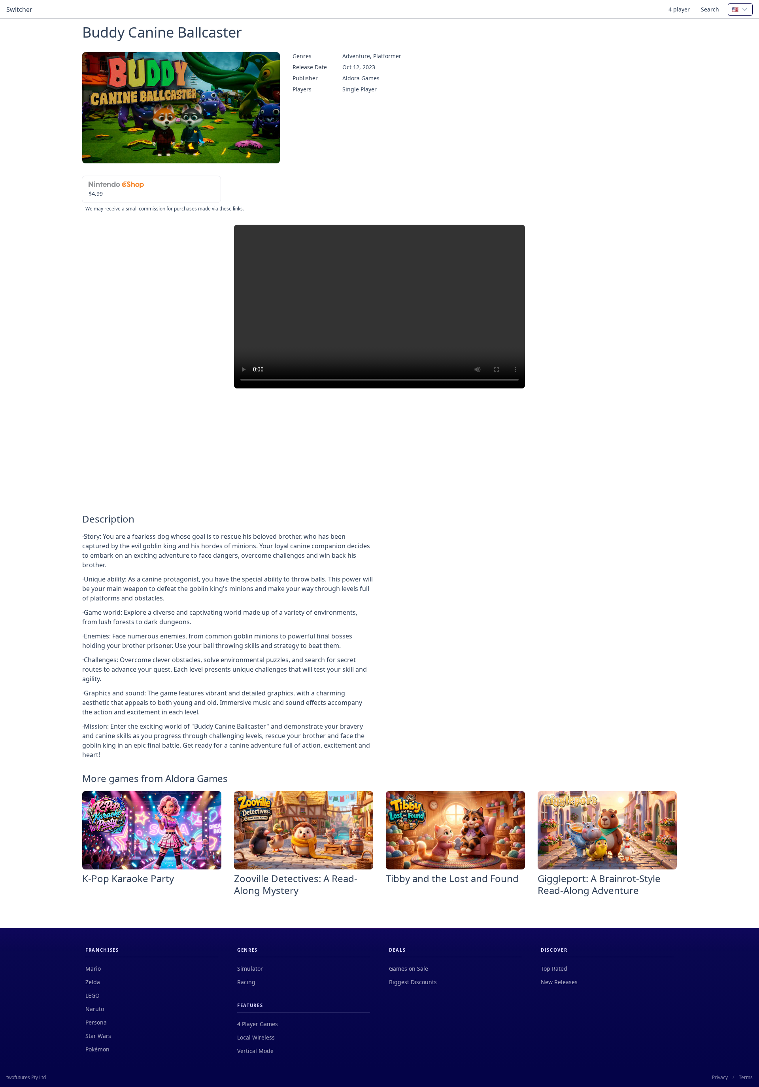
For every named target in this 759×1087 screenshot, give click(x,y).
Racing (246, 982)
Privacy (720, 1077)
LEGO (92, 995)
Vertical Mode (255, 1051)
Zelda (92, 982)
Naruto (94, 1009)
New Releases (559, 982)
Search (710, 9)
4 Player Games (257, 1024)
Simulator (250, 968)
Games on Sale (408, 968)
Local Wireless (256, 1037)
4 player (679, 9)
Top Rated (554, 968)
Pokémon (97, 1049)
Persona (96, 1022)
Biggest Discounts (413, 982)
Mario (93, 968)
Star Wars (98, 1036)
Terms (746, 1077)
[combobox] (740, 9)
